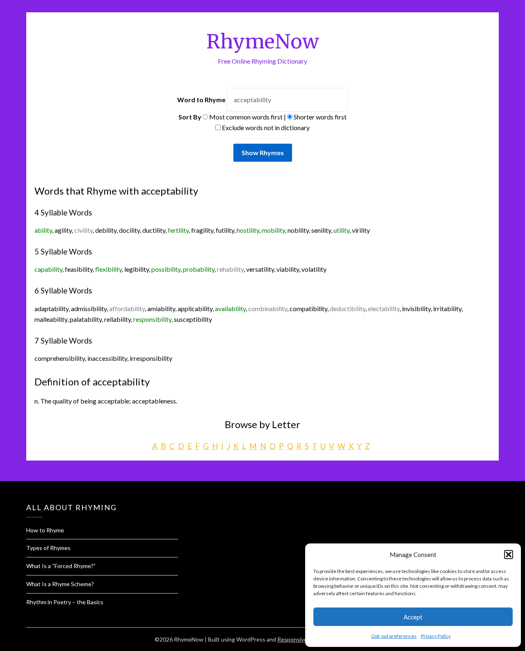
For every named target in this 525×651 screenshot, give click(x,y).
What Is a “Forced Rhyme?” (61, 565)
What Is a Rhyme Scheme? (60, 583)
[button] (508, 554)
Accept (413, 617)
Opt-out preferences (394, 636)
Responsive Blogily (301, 639)
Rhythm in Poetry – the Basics (64, 601)
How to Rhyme (45, 530)
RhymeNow (262, 41)
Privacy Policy (436, 636)
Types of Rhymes (48, 547)
